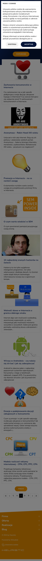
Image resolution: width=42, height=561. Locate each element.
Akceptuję (28, 44)
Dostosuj (12, 44)
